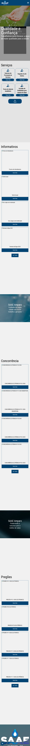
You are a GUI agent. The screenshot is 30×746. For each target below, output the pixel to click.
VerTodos (15, 101)
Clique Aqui (8, 79)
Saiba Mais (15, 172)
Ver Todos (15, 255)
